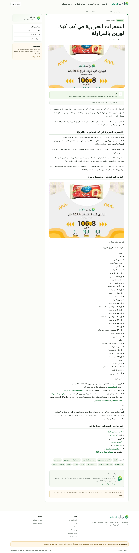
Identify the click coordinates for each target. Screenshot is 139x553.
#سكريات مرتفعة (91, 464)
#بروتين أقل (57, 460)
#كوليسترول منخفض (58, 464)
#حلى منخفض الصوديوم (105, 464)
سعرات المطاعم (80, 4)
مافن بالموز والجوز (112, 448)
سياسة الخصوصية (72, 533)
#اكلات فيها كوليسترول (104, 460)
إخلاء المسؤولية (36, 57)
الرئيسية (104, 4)
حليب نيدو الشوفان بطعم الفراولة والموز (108, 400)
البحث (75, 523)
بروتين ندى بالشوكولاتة (58, 393)
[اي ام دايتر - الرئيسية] (120, 4)
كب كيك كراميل (112, 435)
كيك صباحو (118, 445)
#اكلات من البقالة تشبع (89, 460)
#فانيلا (82, 464)
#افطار (116, 460)
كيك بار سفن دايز (116, 442)
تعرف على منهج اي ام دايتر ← (108, 484)
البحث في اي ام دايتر (34, 30)
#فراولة (75, 464)
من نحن (75, 526)
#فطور (69, 464)
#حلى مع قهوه (119, 464)
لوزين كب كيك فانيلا (115, 432)
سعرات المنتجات (93, 4)
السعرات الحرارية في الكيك (104, 452)
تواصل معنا (74, 530)
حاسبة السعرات (67, 4)
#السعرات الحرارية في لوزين (72, 460)
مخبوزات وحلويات (117, 11)
